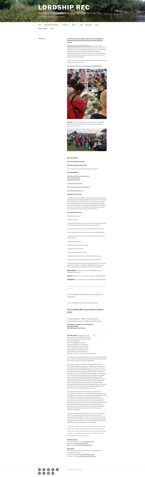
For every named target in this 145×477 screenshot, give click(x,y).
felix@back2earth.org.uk (81, 443)
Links (81, 24)
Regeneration (88, 24)
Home (39, 24)
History (74, 24)
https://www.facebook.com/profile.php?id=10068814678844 (84, 66)
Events (51, 28)
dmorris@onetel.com (88, 441)
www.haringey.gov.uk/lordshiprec (86, 456)
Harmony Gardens (42, 28)
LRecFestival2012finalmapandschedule (78, 176)
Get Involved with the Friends (51, 24)
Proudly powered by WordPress (74, 469)
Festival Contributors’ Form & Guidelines (78, 187)
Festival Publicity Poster (74, 179)
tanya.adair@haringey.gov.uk (84, 445)
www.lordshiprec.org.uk (87, 454)
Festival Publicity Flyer (73, 178)
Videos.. (97, 24)
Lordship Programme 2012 (74, 183)
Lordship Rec (64, 7)
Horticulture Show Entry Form (75, 190)
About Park (65, 24)
